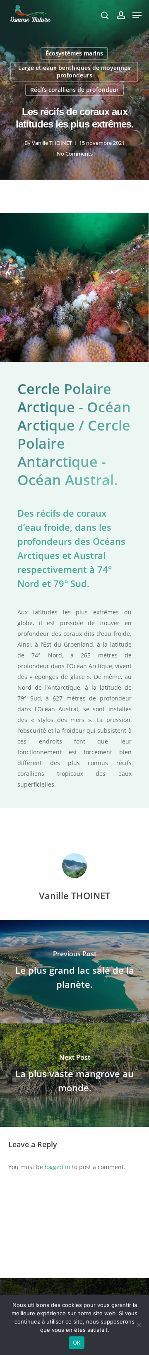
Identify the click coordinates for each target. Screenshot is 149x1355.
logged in (57, 1167)
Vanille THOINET (52, 143)
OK (77, 1342)
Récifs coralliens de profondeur (74, 90)
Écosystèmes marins (74, 53)
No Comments (75, 153)
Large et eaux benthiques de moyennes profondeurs (74, 71)
